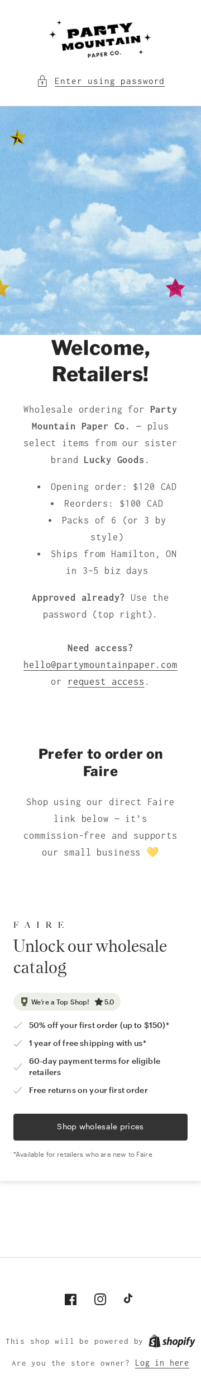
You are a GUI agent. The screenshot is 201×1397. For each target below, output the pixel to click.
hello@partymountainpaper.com (100, 665)
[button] (100, 81)
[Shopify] (172, 1341)
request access (106, 681)
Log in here (162, 1362)
